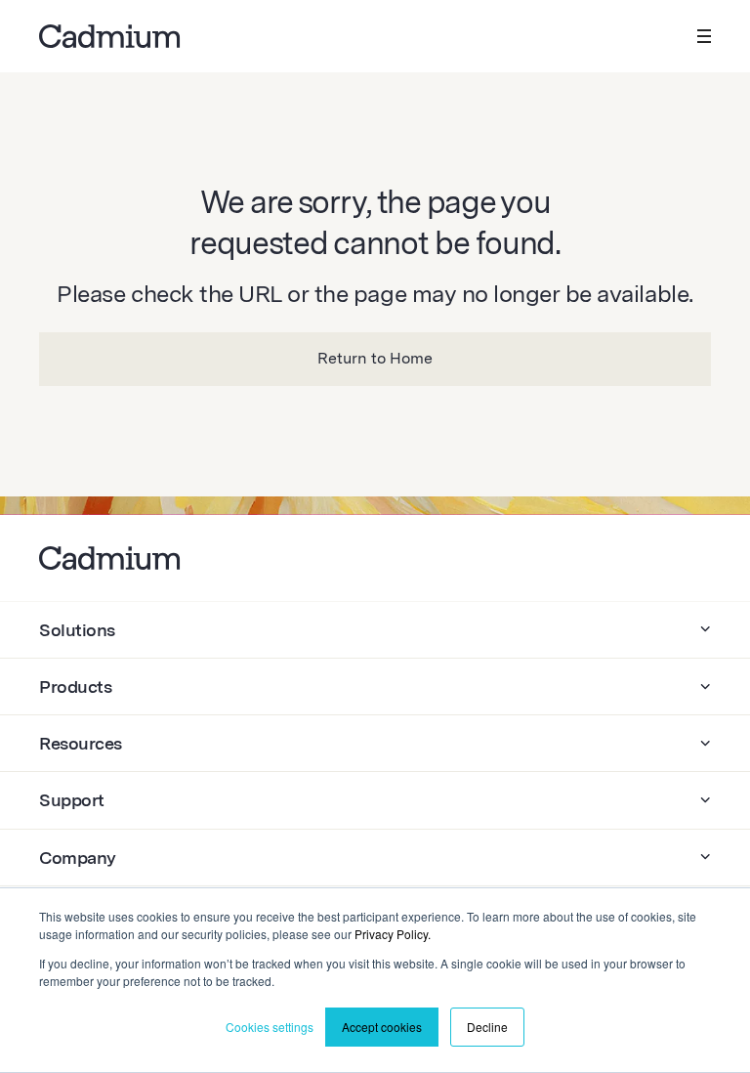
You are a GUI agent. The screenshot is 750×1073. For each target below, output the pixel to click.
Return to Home (375, 358)
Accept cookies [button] (382, 1026)
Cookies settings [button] (269, 1026)
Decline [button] (487, 1026)
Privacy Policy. (392, 933)
